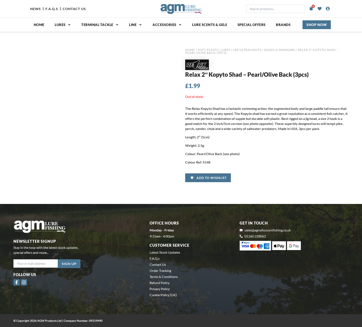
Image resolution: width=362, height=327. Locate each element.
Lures (60, 25)
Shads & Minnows (279, 50)
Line (133, 25)
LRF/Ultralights (247, 50)
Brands (283, 25)
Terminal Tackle (97, 25)
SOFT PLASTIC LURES (214, 50)
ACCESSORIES (164, 25)
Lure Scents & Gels (209, 25)
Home (39, 25)
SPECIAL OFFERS (252, 25)
